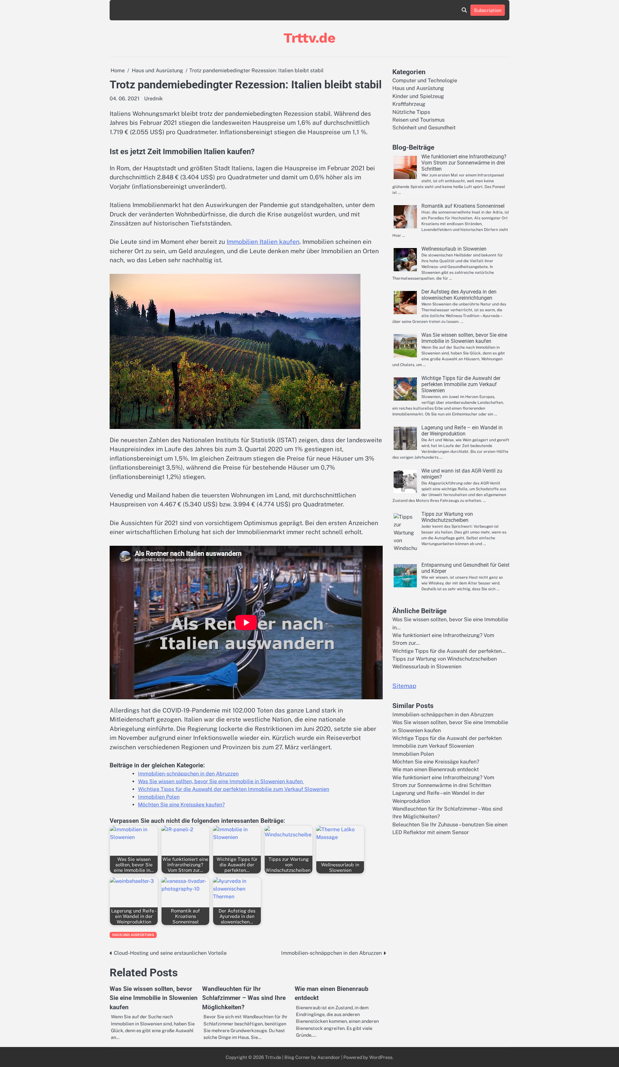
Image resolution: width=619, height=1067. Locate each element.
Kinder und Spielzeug (418, 96)
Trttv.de (309, 38)
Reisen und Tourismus (418, 120)
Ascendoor (328, 1057)
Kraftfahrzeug (408, 104)
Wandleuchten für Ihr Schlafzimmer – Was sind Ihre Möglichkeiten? (244, 998)
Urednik (153, 98)
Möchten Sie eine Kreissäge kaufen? (181, 805)
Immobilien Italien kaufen (263, 241)
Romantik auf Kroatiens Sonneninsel (463, 206)
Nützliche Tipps (411, 112)
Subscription (487, 10)
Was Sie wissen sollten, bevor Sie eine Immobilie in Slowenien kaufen (221, 781)
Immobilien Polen (159, 797)
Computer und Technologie (424, 80)
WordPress (380, 1057)
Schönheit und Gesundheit (424, 128)
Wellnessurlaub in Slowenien (453, 249)
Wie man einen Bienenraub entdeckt (435, 769)
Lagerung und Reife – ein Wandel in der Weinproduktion (462, 430)
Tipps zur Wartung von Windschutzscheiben (447, 517)
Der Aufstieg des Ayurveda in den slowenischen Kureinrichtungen (458, 295)
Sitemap (404, 685)
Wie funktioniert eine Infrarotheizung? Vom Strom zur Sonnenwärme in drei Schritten (463, 163)
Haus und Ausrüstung (133, 935)
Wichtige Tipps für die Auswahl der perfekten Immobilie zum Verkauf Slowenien (233, 789)
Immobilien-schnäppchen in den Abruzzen (188, 774)
